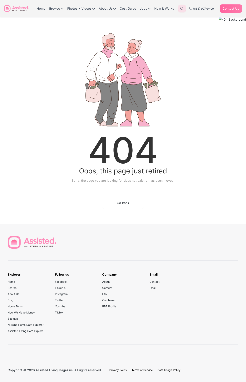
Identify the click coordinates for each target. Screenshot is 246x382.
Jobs (143, 8)
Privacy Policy (118, 370)
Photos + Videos (79, 8)
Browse (54, 8)
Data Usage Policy (168, 370)
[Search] (182, 8)
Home (41, 8)
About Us (105, 8)
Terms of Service (142, 370)
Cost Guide (128, 8)
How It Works (164, 8)
